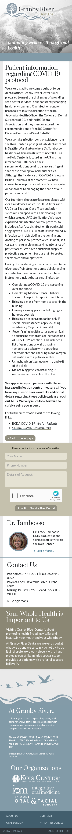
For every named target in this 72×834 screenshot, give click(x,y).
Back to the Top (58, 830)
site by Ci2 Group (12, 830)
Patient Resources (51, 822)
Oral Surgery (15, 822)
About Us (12, 815)
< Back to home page (20, 438)
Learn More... (45, 551)
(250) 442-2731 (27, 574)
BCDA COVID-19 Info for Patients (34, 423)
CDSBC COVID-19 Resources (31, 428)
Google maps (19, 601)
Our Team (45, 815)
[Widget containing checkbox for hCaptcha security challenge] (36, 495)
